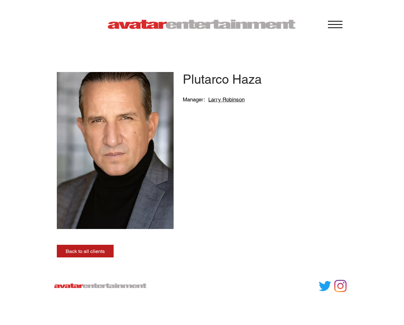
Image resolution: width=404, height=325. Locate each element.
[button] (335, 24)
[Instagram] (340, 286)
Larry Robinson (226, 99)
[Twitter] (325, 286)
